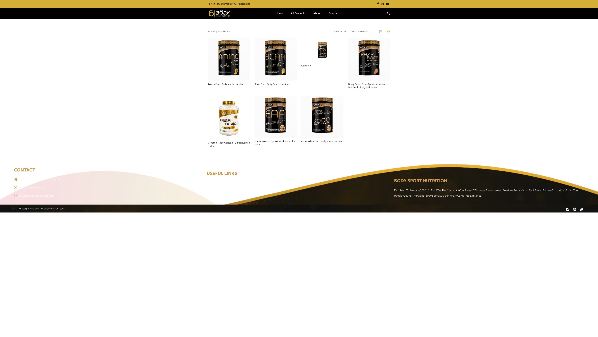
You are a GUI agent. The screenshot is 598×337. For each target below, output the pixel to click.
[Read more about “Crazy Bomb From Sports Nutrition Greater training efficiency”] (369, 77)
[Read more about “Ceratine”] (322, 59)
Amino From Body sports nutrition (226, 84)
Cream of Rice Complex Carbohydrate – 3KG (229, 144)
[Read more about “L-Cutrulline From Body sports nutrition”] (322, 134)
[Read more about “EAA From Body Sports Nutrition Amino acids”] (275, 134)
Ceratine (306, 65)
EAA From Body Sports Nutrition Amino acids (275, 143)
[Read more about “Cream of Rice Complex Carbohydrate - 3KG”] (229, 136)
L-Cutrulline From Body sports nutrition (322, 141)
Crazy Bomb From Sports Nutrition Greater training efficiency (366, 86)
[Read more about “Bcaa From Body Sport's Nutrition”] (275, 77)
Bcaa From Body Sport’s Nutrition (272, 84)
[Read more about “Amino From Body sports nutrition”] (229, 77)
